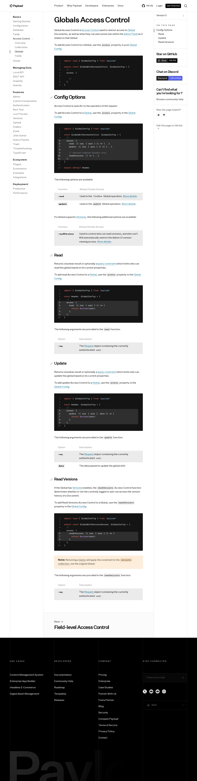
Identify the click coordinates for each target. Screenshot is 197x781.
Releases (59, 700)
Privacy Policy (106, 731)
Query (82, 560)
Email (16, 131)
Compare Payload (108, 719)
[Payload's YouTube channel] (158, 691)
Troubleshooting (22, 148)
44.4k (149, 6)
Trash (16, 144)
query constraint (107, 264)
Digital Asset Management (24, 694)
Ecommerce (20, 169)
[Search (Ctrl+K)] (185, 6)
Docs (120, 6)
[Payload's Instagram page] (164, 691)
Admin (16, 97)
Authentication (21, 105)
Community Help (63, 681)
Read (161, 34)
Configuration (20, 26)
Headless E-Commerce (23, 687)
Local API (18, 72)
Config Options (164, 30)
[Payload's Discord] (151, 691)
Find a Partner (106, 700)
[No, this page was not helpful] (164, 115)
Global (131, 30)
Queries (17, 85)
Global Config (61, 387)
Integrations (19, 177)
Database (18, 30)
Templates (60, 694)
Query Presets (21, 140)
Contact (102, 738)
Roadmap (59, 687)
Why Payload (74, 6)
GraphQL (18, 81)
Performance (20, 193)
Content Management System (26, 675)
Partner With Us (107, 694)
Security (103, 713)
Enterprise (108, 6)
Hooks (16, 61)
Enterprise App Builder (22, 681)
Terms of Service (107, 725)
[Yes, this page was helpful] (158, 115)
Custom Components (25, 101)
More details (130, 196)
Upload (17, 123)
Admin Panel (131, 34)
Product (58, 6)
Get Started (173, 6)
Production (19, 189)
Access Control (21, 39)
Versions (18, 118)
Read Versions (166, 42)
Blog (101, 706)
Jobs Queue (19, 135)
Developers (91, 6)
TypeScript (19, 153)
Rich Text (18, 110)
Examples (18, 173)
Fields (16, 34)
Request (89, 346)
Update (162, 38)
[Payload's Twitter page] (145, 691)
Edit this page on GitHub (169, 125)
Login (159, 6)
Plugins (17, 164)
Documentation (63, 675)
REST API (18, 77)
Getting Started (21, 21)
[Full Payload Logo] (16, 6)
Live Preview (20, 114)
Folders (17, 127)
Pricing (102, 675)
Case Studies (105, 687)
